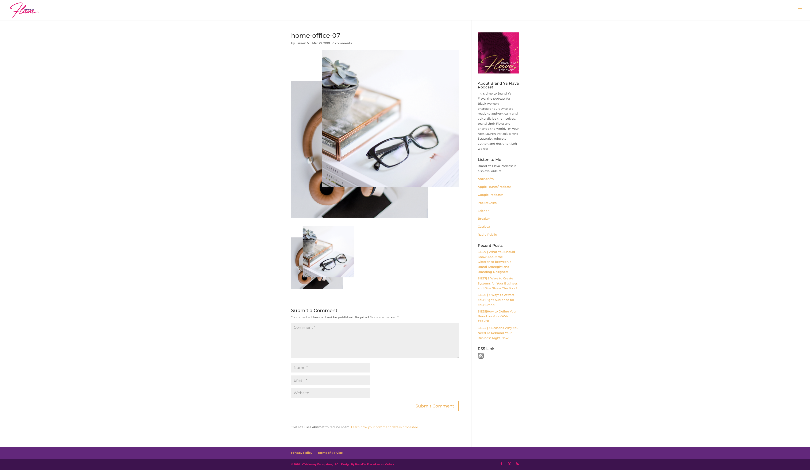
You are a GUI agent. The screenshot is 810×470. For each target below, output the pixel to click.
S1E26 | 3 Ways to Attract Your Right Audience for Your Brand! (496, 300)
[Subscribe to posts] (481, 357)
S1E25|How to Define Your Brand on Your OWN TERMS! (497, 316)
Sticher (483, 211)
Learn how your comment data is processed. (385, 427)
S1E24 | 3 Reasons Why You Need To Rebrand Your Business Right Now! (498, 333)
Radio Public (487, 234)
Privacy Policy (301, 453)
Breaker (484, 218)
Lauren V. (303, 43)
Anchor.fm (486, 179)
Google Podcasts (490, 195)
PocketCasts (487, 203)
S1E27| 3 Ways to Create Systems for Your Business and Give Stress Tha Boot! (498, 283)
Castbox (484, 226)
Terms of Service (330, 453)
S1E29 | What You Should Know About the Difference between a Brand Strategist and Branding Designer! (496, 262)
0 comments (342, 43)
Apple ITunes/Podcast (494, 187)
